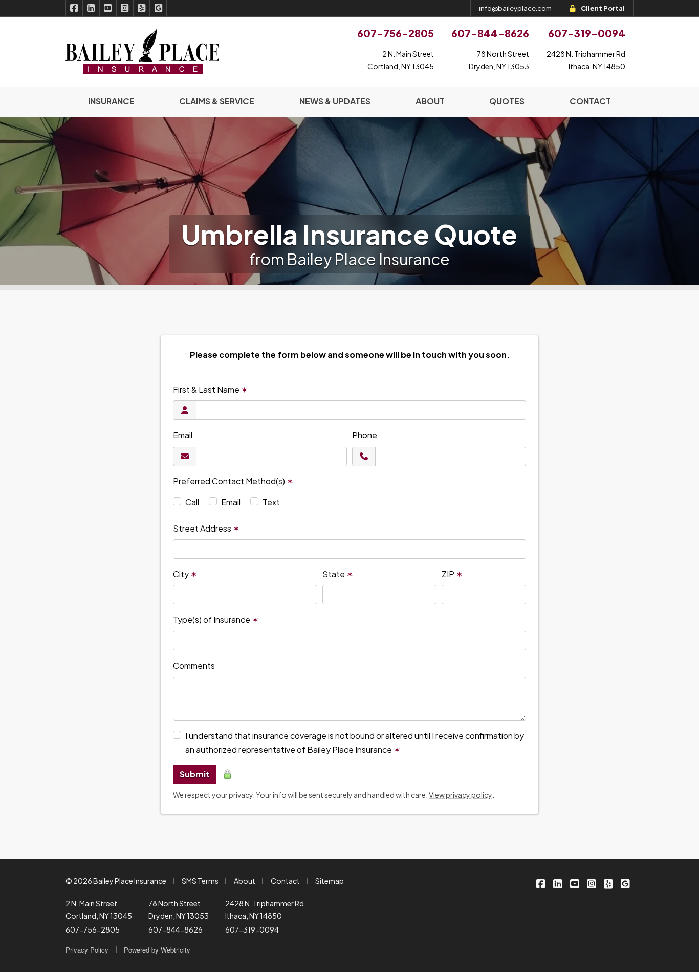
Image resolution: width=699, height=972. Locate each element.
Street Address (206, 528)
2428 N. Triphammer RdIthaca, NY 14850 (586, 60)
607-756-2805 (92, 929)
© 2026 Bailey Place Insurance (115, 880)
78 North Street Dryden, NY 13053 (178, 909)
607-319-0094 (252, 929)
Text (271, 502)
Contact (285, 880)
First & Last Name (210, 389)
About (244, 880)
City (185, 573)
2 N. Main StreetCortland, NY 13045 (400, 60)
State (337, 573)
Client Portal (603, 8)
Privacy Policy (86, 950)
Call (192, 502)
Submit (195, 774)
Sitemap (329, 880)
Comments (194, 665)
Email (182, 435)
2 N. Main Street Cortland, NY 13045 (98, 909)
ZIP (452, 573)
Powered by (157, 950)
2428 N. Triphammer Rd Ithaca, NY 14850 (264, 909)
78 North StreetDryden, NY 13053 (499, 60)
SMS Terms (200, 880)
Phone (364, 435)
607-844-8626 (175, 929)
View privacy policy (460, 794)
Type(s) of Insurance (215, 619)
